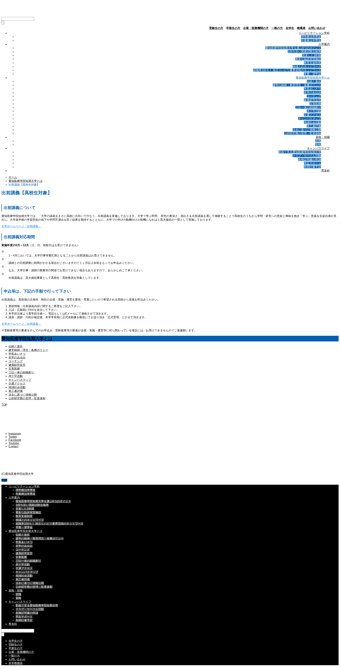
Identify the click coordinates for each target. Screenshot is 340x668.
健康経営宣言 (312, 99)
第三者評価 (314, 126)
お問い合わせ (316, 28)
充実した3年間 (311, 55)
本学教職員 (15, 663)
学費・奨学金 (312, 73)
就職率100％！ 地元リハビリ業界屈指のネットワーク (287, 70)
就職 (318, 140)
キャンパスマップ (309, 118)
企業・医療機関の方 (256, 28)
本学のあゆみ (312, 92)
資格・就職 (323, 137)
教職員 (301, 28)
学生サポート (312, 163)
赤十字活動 (314, 111)
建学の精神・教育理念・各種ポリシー (297, 85)
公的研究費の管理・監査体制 (302, 133)
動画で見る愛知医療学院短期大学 (299, 152)
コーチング (314, 96)
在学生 (290, 28)
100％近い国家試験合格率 (304, 51)
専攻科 (325, 170)
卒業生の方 (233, 28)
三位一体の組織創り (308, 107)
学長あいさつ (312, 88)
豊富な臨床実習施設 (308, 59)
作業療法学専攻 (311, 40)
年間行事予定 (312, 166)
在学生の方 (15, 640)
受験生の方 (216, 28)
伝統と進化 (314, 81)
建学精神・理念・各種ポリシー (28, 350)
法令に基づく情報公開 (307, 129)
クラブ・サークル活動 (307, 155)
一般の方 (277, 28)
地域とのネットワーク (307, 66)
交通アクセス (312, 114)
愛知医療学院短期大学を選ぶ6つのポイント (293, 47)
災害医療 (315, 103)
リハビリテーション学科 (314, 33)
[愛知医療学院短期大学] (33, 12)
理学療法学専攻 (311, 36)
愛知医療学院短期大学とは (313, 77)
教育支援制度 (312, 62)
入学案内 (324, 44)
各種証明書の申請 (309, 159)
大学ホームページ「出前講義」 (21, 226)
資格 (318, 144)
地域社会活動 (312, 122)
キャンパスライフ (318, 148)
